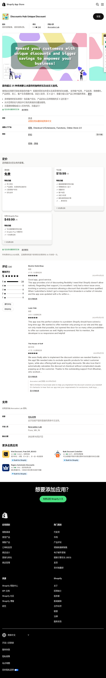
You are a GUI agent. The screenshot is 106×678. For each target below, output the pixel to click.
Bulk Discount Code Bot (72, 452)
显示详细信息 (32, 299)
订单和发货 (7, 547)
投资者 (57, 596)
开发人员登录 (8, 643)
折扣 (30, 134)
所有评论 (8, 309)
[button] (27, 456)
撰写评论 (8, 304)
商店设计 (6, 552)
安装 (98, 16)
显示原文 (25, 110)
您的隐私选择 (8, 670)
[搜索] (97, 4)
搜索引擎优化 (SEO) (62, 557)
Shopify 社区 (8, 596)
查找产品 (6, 537)
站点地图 (6, 663)
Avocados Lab (53, 27)
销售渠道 (6, 532)
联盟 (56, 611)
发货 (56, 562)
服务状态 (58, 621)
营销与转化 (7, 557)
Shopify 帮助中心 (10, 586)
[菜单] (102, 4)
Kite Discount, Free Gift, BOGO (23, 452)
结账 (30, 128)
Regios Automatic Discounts (22, 465)
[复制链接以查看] (45, 266)
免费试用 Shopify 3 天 (53, 499)
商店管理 (6, 562)
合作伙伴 (58, 606)
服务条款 (6, 649)
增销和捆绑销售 (60, 547)
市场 (56, 537)
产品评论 (58, 542)
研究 (4, 606)
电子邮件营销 (59, 552)
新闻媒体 (58, 601)
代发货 (57, 532)
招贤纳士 (58, 591)
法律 (56, 616)
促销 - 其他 (33, 143)
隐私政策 (32, 417)
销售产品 (6, 542)
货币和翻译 (58, 568)
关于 (56, 586)
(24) (39, 27)
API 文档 (6, 591)
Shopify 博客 (8, 601)
